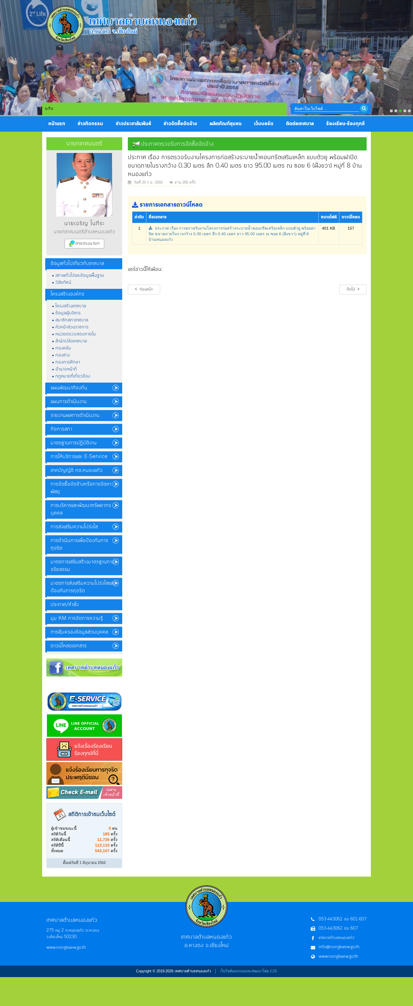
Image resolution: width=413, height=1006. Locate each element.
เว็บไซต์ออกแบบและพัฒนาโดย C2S (248, 971)
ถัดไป (351, 289)
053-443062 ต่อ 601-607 (343, 919)
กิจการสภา (61, 429)
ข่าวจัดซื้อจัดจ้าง (180, 123)
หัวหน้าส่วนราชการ (71, 327)
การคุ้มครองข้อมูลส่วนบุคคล (79, 632)
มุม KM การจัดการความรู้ (77, 618)
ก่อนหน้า (145, 289)
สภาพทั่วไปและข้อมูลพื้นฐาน (79, 275)
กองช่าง (62, 355)
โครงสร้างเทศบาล (70, 306)
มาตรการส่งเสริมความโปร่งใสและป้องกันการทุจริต (83, 587)
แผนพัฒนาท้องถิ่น (69, 388)
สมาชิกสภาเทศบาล (71, 320)
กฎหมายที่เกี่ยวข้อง (72, 376)
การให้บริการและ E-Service (79, 456)
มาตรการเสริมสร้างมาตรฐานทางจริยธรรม (82, 565)
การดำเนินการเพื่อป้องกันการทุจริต (79, 544)
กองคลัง (63, 348)
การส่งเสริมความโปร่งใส (74, 527)
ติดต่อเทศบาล (300, 123)
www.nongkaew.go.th (66, 948)
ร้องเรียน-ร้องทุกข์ (345, 123)
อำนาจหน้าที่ (66, 369)
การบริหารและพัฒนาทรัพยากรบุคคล (81, 509)
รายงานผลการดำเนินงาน (75, 415)
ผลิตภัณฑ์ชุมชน (226, 123)
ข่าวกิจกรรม (90, 123)
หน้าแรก (56, 123)
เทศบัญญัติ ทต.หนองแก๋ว (77, 470)
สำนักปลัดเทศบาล (71, 341)
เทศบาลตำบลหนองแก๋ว (336, 938)
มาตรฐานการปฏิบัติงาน (74, 443)
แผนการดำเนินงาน (69, 401)
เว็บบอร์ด (263, 123)
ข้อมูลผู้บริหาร (68, 313)
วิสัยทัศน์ (63, 282)
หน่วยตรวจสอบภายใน (75, 334)
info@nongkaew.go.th (339, 947)
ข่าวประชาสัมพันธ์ (133, 123)
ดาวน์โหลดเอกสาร (69, 646)
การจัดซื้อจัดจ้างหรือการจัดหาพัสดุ (81, 488)
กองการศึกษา (67, 362)
